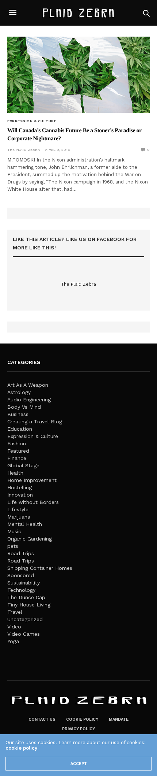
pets (12, 546)
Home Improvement (32, 480)
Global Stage (23, 465)
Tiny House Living (28, 604)
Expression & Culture (31, 121)
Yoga (13, 641)
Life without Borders (33, 502)
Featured (18, 450)
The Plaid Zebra (23, 150)
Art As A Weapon (27, 384)
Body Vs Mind (24, 406)
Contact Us (41, 719)
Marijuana (18, 516)
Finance (16, 458)
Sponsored (20, 575)
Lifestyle (17, 509)
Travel (14, 612)
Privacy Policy (78, 729)
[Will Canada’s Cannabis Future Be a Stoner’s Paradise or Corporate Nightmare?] (78, 75)
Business (17, 414)
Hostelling (19, 487)
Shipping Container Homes (39, 568)
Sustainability (23, 582)
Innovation (20, 494)
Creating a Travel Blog (34, 421)
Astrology (19, 392)
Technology (21, 590)
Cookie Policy (82, 719)
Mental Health (24, 524)
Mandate (119, 719)
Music (14, 531)
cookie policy (21, 748)
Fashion (16, 443)
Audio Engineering (29, 399)
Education (19, 428)
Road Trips (20, 553)
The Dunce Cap (26, 597)
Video (14, 626)
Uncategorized (25, 619)
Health (15, 472)
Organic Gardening (29, 538)
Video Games (23, 633)
